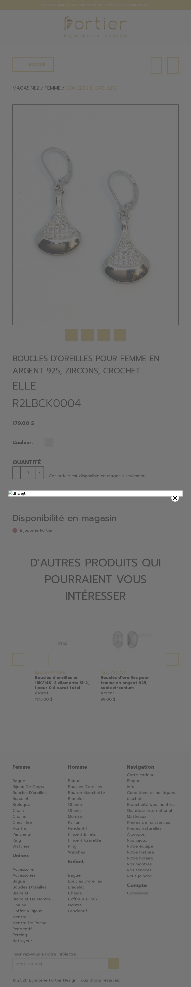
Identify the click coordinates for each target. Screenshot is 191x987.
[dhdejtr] (95, 493)
